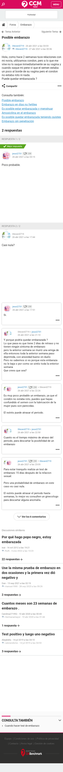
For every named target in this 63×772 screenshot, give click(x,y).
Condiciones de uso (24, 738)
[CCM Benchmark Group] (32, 753)
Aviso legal (26, 743)
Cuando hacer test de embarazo (22, 725)
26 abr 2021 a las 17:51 (23, 310)
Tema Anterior (12, 31)
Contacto (13, 743)
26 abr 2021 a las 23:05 (29, 464)
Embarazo (26, 24)
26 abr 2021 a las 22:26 (29, 390)
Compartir (11, 86)
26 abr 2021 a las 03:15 (23, 157)
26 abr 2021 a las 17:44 (23, 237)
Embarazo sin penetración (18, 121)
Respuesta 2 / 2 (11, 226)
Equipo (8, 738)
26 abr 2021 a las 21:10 (29, 335)
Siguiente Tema (49, 31)
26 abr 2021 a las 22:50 (29, 432)
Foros (13, 24)
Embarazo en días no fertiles (19, 104)
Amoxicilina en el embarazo (19, 113)
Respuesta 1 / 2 (11, 139)
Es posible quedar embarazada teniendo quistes (31, 117)
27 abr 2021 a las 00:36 (40, 49)
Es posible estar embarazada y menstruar (27, 108)
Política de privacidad (48, 738)
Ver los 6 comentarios (34, 516)
